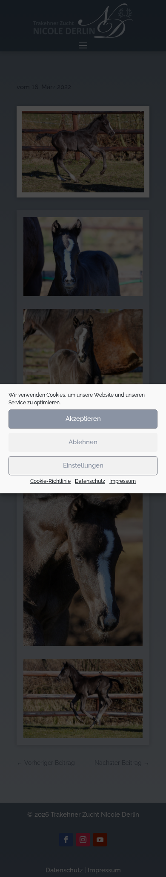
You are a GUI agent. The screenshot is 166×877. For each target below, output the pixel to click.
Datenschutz (90, 481)
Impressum (122, 481)
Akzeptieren (83, 419)
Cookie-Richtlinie (50, 481)
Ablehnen (83, 442)
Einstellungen (83, 465)
